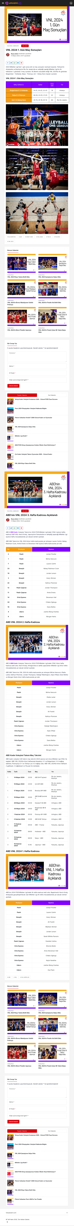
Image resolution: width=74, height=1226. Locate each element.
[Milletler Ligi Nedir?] (37, 438)
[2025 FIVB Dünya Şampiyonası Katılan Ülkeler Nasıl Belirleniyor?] (37, 447)
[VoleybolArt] (13, 3)
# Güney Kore (29, 237)
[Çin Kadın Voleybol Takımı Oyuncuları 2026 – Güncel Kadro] (37, 456)
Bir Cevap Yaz (12, 343)
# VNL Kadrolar (24, 978)
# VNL (15, 978)
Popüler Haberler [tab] (22, 395)
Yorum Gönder (13, 386)
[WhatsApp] (14, 62)
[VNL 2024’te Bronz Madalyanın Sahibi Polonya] (21, 292)
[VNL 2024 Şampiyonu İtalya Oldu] (52, 266)
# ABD (8, 978)
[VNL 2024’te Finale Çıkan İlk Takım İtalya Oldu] (52, 320)
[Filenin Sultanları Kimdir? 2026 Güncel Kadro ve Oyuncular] (37, 419)
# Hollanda (39, 237)
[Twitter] (11, 62)
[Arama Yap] (71, 3)
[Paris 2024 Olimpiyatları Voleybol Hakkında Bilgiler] (37, 410)
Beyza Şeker (14, 53)
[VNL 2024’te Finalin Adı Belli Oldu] (52, 292)
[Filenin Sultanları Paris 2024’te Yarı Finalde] (37, 1202)
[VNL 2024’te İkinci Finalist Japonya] (21, 320)
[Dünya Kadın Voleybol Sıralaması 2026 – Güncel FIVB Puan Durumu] (37, 401)
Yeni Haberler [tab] (52, 395)
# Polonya (57, 237)
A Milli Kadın (13, 532)
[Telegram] (18, 62)
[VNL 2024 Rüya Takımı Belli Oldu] (21, 266)
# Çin (20, 237)
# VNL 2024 (10, 241)
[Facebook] (7, 62)
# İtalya (48, 237)
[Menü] (3, 3)
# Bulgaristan (11, 237)
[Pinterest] (21, 62)
